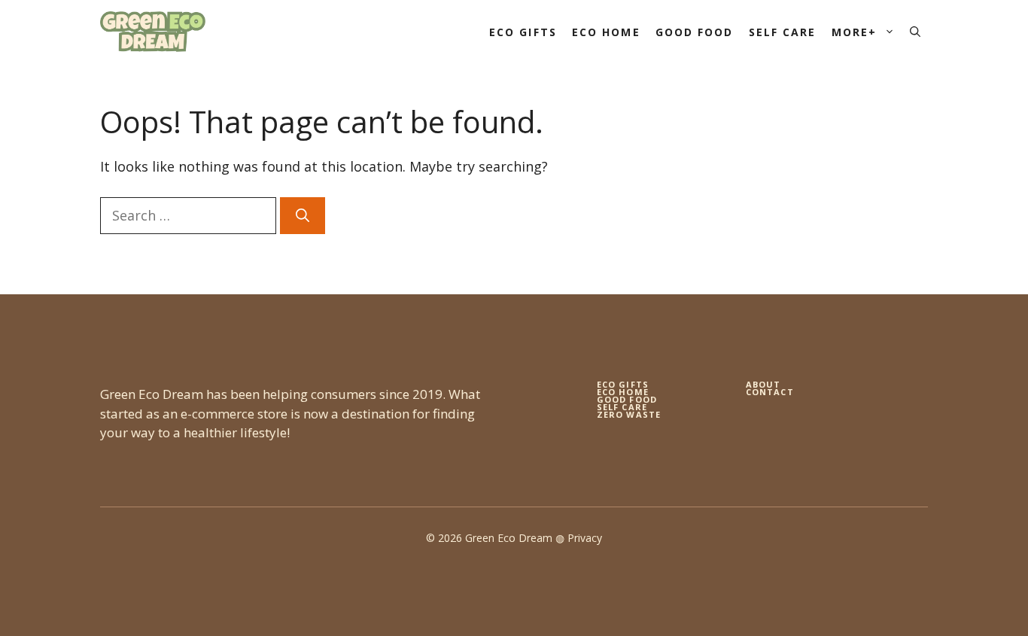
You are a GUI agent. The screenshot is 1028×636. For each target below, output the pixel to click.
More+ (854, 32)
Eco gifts (623, 384)
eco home (623, 391)
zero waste (629, 414)
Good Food (694, 32)
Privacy (584, 538)
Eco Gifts (523, 32)
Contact (770, 391)
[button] (915, 32)
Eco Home (606, 32)
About (763, 384)
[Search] (302, 215)
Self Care (783, 32)
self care (622, 406)
